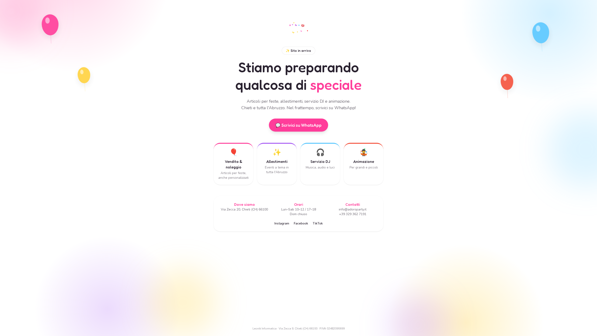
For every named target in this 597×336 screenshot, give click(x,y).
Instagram (281, 223)
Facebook (301, 223)
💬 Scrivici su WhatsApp (298, 125)
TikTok (318, 223)
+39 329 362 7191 (352, 214)
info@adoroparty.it (352, 209)
